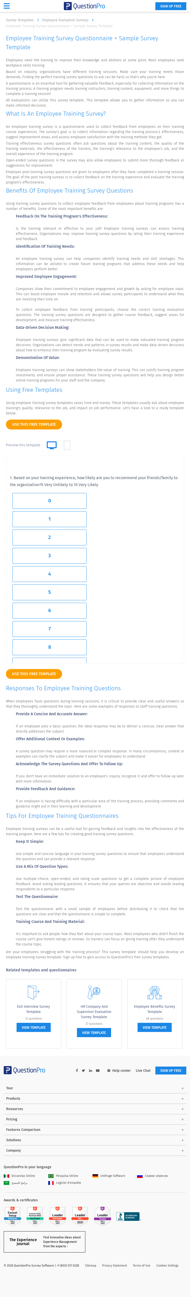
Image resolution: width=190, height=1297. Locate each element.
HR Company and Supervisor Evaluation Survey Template (94, 1012)
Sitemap (90, 1265)
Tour (9, 1088)
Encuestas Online (23, 1176)
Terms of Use (141, 1265)
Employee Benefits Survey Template (154, 1009)
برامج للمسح (19, 1183)
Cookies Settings (167, 1265)
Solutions (13, 1140)
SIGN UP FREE (170, 6)
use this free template (34, 424)
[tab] (67, 445)
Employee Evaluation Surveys (66, 20)
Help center (121, 1071)
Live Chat (143, 1071)
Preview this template (23, 445)
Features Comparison (23, 1130)
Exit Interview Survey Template (33, 1009)
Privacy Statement (114, 1265)
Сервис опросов (156, 1176)
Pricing (11, 1119)
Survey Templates (20, 20)
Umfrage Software (112, 1176)
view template (34, 1028)
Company (13, 1150)
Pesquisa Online (67, 1176)
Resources (14, 1109)
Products (13, 1098)
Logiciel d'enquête (68, 1183)
